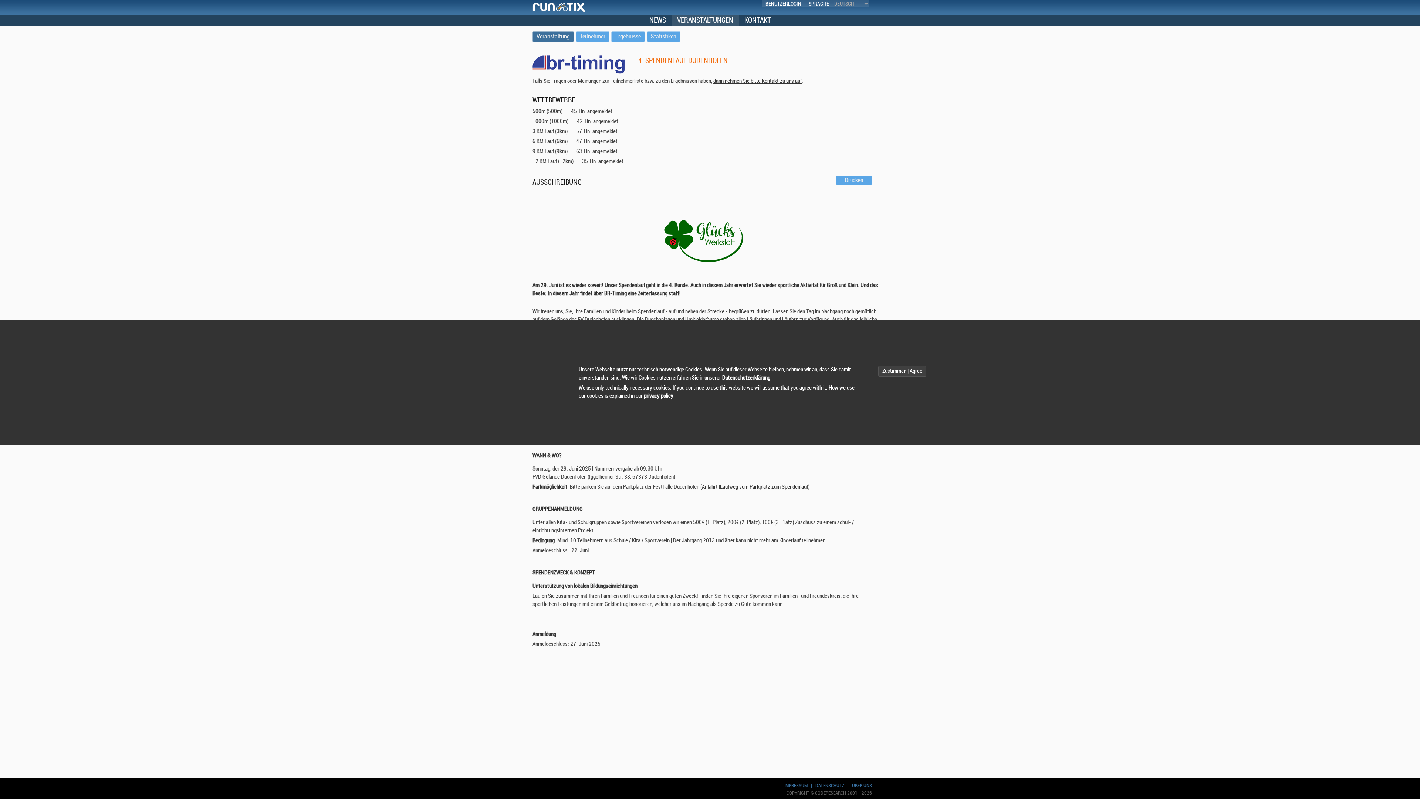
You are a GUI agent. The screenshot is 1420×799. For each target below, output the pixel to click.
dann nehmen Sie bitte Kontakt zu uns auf (757, 81)
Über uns (862, 785)
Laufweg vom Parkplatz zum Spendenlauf (764, 487)
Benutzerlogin (783, 4)
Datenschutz (829, 785)
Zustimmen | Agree (902, 371)
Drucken (854, 180)
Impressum (796, 785)
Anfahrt (710, 487)
